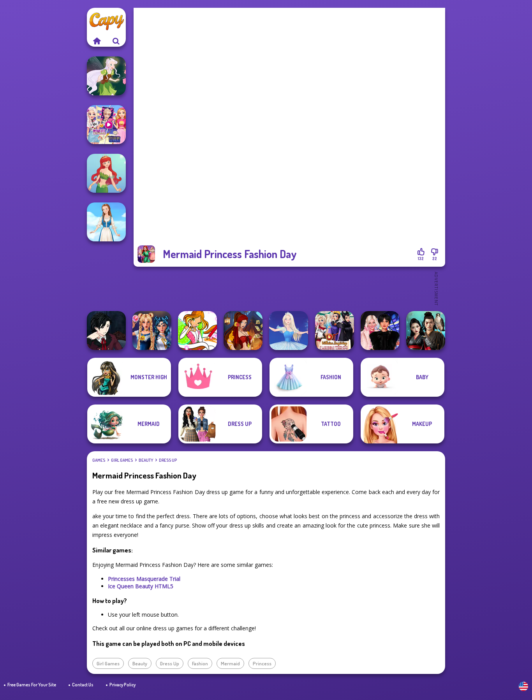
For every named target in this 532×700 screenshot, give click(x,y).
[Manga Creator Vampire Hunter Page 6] (106, 330)
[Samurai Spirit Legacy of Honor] (425, 330)
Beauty (146, 460)
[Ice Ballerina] (288, 330)
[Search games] (116, 41)
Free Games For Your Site (31, 685)
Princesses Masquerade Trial (144, 578)
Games (98, 460)
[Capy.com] (96, 41)
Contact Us (82, 685)
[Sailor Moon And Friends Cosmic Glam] (151, 330)
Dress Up (168, 460)
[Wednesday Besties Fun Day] (380, 330)
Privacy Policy (122, 685)
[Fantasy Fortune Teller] (243, 330)
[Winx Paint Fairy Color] (197, 330)
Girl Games (122, 460)
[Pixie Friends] (106, 75)
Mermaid (230, 663)
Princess (262, 663)
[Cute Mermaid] (106, 173)
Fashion (200, 663)
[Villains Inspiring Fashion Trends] (334, 330)
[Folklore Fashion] (106, 221)
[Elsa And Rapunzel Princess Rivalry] (106, 124)
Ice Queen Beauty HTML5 (140, 586)
